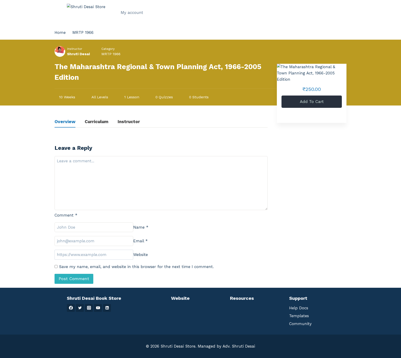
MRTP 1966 (110, 54)
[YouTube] (98, 308)
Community (300, 323)
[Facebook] (71, 308)
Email (140, 241)
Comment (66, 215)
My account (132, 12)
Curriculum (96, 121)
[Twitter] (80, 308)
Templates (299, 315)
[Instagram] (89, 308)
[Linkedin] (107, 308)
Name (140, 227)
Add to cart (312, 101)
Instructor (74, 49)
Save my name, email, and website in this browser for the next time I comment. (136, 266)
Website (140, 254)
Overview (65, 121)
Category (108, 49)
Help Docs (298, 308)
